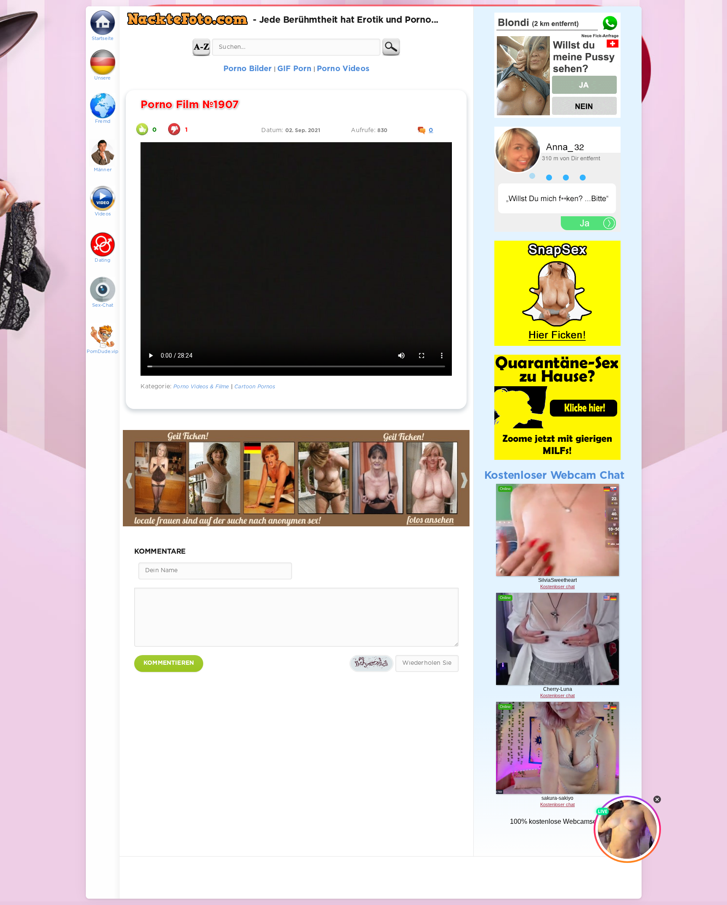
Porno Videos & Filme (201, 387)
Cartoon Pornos (254, 387)
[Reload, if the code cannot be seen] (371, 663)
